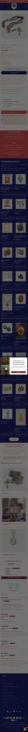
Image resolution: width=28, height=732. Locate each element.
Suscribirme (18, 372)
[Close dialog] (26, 358)
